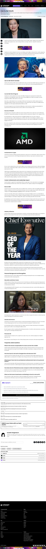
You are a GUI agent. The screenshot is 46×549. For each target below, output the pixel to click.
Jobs (1, 525)
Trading (2, 537)
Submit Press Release (4, 515)
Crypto (4, 412)
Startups (25, 525)
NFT (24, 514)
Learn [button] (32, 5)
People (4, 9)
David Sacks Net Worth (27, 538)
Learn (2, 9)
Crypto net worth (26, 534)
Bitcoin (25, 515)
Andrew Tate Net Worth (27, 537)
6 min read (11, 16)
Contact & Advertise (4, 512)
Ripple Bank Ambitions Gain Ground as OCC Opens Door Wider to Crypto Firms (14, 406)
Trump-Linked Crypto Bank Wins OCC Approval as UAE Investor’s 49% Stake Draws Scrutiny (16, 403)
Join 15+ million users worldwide (23, 395)
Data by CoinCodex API (4, 529)
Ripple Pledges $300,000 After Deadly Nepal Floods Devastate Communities (13, 408)
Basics (2, 533)
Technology (25, 512)
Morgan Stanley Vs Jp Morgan (28, 540)
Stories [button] (25, 5)
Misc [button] (29, 5)
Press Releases (37, 5)
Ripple (4, 415)
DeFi (24, 513)
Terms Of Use (3, 514)
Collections (42, 5)
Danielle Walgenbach (4, 16)
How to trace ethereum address (28, 539)
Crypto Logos (3, 522)
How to (2, 534)
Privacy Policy (38, 426)
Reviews (2, 523)
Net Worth (2, 528)
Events (2, 524)
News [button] (22, 5)
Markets (25, 522)
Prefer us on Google (41, 16)
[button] (37, 5)
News (1, 412)
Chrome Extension (26, 533)
